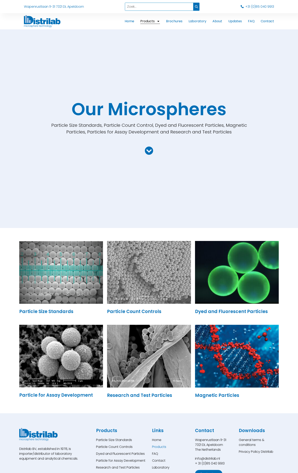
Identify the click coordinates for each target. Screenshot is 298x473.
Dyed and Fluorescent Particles (120, 453)
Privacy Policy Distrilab (256, 451)
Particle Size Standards (114, 440)
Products (147, 21)
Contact (267, 21)
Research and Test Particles (118, 467)
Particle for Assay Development (120, 460)
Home (129, 21)
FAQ (251, 21)
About (217, 21)
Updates (235, 21)
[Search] (196, 7)
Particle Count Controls (114, 446)
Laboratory (197, 21)
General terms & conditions (251, 442)
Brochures (174, 21)
